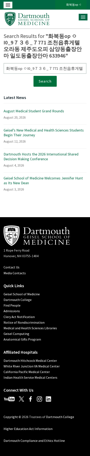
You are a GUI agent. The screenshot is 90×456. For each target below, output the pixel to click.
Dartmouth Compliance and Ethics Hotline (34, 440)
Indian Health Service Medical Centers (30, 377)
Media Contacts (15, 273)
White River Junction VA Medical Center (32, 366)
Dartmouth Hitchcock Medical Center (30, 360)
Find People (12, 305)
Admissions (12, 311)
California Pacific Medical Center (27, 372)
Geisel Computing (16, 334)
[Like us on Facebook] (32, 398)
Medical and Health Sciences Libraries (30, 328)
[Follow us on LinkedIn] (50, 398)
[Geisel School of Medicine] (27, 18)
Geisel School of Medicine (22, 294)
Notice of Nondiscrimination (24, 322)
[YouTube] (11, 398)
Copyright (11, 417)
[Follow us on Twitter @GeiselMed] (23, 398)
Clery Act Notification (19, 317)
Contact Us (11, 267)
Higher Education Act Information (28, 429)
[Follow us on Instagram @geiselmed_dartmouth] (41, 398)
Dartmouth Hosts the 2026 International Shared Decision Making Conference (41, 156)
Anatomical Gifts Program (22, 339)
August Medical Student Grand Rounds (34, 111)
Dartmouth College (18, 300)
